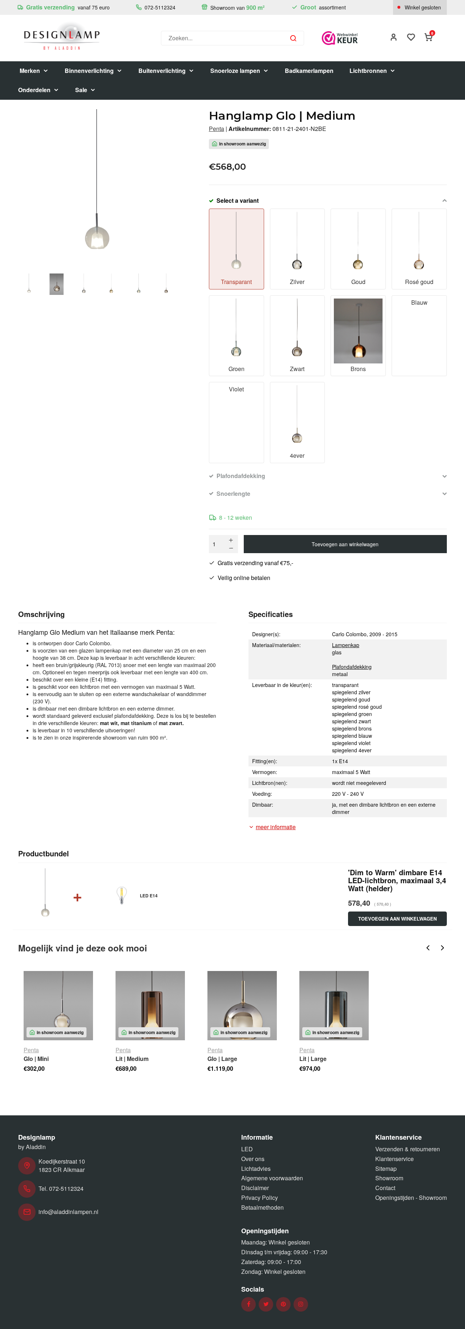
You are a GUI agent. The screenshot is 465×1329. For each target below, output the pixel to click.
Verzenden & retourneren (407, 1149)
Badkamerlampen (309, 70)
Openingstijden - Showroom (411, 1197)
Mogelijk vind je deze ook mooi (82, 948)
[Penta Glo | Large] (242, 1005)
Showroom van (236, 7)
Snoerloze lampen (235, 70)
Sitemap (386, 1168)
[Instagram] (300, 1304)
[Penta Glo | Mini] (58, 1005)
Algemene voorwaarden (272, 1178)
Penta (216, 129)
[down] (231, 548)
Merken (30, 70)
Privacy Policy (259, 1197)
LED (247, 1149)
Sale (81, 90)
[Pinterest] (283, 1304)
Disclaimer (255, 1188)
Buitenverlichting (162, 70)
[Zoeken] (293, 38)
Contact (385, 1188)
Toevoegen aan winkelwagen (345, 544)
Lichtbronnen (368, 70)
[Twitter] (266, 1304)
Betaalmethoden (262, 1207)
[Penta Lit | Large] (334, 1005)
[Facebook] (248, 1304)
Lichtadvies (256, 1168)
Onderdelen (34, 90)
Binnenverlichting (89, 70)
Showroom (389, 1178)
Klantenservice (394, 1159)
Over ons (252, 1159)
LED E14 (149, 895)
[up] (231, 540)
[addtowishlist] (411, 38)
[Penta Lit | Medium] (150, 1005)
